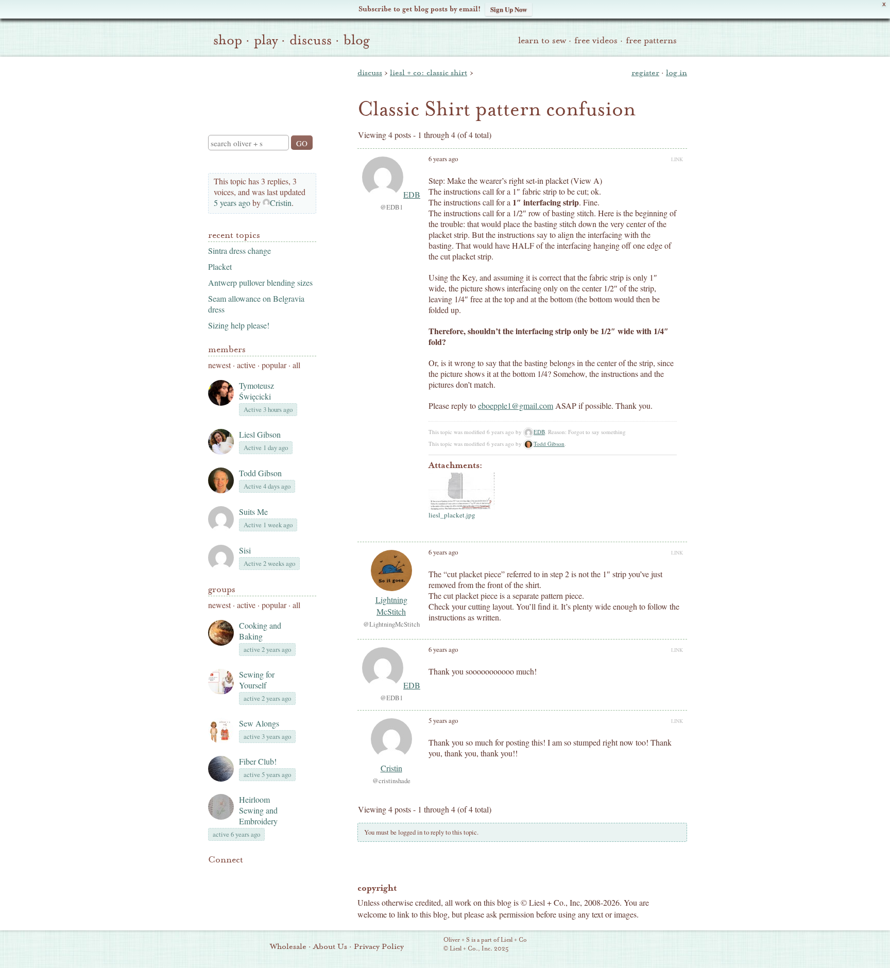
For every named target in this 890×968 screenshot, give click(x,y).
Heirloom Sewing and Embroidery (258, 810)
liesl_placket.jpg (452, 515)
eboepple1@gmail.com (515, 405)
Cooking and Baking (260, 631)
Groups (221, 589)
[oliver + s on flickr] (232, 875)
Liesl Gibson (260, 434)
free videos (596, 40)
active (246, 364)
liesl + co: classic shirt (428, 72)
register (645, 72)
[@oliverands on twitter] (267, 875)
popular (274, 364)
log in (676, 72)
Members (227, 349)
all (296, 364)
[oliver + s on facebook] (249, 875)
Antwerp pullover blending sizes (260, 282)
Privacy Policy (379, 946)
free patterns (651, 40)
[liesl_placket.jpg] (461, 491)
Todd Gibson (260, 473)
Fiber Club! (258, 761)
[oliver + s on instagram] (284, 875)
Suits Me (253, 511)
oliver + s (259, 87)
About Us (330, 946)
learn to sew (542, 40)
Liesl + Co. (429, 945)
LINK (677, 159)
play (266, 40)
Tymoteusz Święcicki (256, 391)
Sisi (245, 550)
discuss (310, 40)
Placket (220, 266)
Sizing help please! (238, 325)
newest (219, 364)
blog (357, 40)
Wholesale (288, 946)
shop (227, 40)
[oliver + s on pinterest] (214, 875)
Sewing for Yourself (257, 679)
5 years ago (232, 202)
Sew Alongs (259, 723)
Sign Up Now (508, 9)
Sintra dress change (239, 250)
